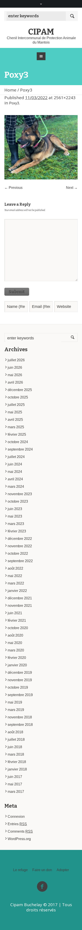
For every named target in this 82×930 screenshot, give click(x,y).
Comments (20, 831)
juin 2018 (15, 747)
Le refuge (20, 870)
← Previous (13, 188)
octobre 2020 (18, 628)
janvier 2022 (17, 591)
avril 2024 (15, 479)
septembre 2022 (20, 561)
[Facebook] (42, 886)
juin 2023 (15, 509)
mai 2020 (15, 643)
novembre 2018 (20, 717)
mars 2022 (16, 583)
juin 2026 (15, 367)
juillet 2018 (16, 739)
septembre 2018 (20, 724)
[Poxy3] (41, 147)
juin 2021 (15, 613)
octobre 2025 (18, 397)
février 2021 (17, 620)
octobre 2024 (18, 442)
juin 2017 (15, 777)
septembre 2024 (20, 449)
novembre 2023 (20, 494)
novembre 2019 (20, 680)
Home (10, 90)
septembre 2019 (20, 695)
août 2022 (15, 568)
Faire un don (42, 870)
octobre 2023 (18, 501)
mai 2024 (15, 472)
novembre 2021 (20, 605)
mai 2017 (15, 784)
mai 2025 (15, 412)
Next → (72, 188)
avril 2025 (15, 419)
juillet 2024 (16, 457)
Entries (17, 824)
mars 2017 (16, 791)
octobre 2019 (18, 687)
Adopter (63, 870)
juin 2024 (15, 464)
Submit (17, 291)
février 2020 (17, 658)
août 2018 (15, 732)
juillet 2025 (16, 405)
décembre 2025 (20, 390)
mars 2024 (16, 486)
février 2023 (17, 531)
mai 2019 (15, 702)
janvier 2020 (17, 665)
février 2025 (17, 434)
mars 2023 (16, 524)
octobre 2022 (18, 553)
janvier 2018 (17, 769)
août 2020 (15, 635)
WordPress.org (19, 839)
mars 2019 (16, 710)
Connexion (16, 816)
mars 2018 (16, 754)
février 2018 (17, 762)
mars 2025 (16, 427)
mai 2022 (15, 576)
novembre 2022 (20, 546)
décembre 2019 (20, 672)
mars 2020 (16, 650)
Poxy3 (14, 103)
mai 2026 (15, 375)
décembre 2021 (20, 598)
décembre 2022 (20, 538)
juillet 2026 (16, 360)
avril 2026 (15, 382)
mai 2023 (15, 516)
